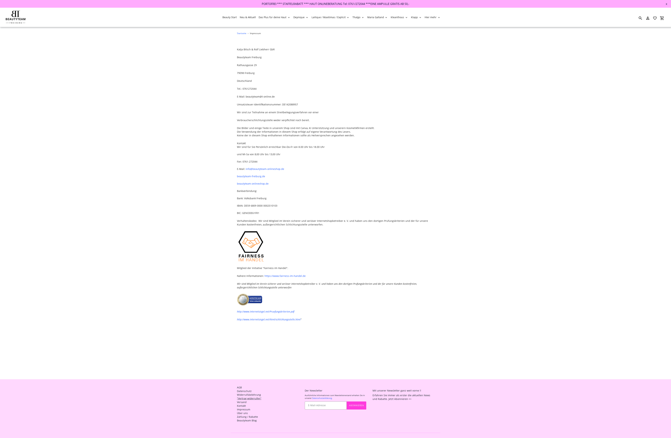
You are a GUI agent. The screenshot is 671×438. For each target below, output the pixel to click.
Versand (242, 402)
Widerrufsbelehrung (249, 394)
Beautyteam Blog (247, 420)
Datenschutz (244, 391)
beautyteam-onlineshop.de (253, 183)
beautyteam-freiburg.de (251, 176)
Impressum (243, 409)
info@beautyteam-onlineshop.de (265, 169)
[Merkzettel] (654, 18)
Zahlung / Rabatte (247, 416)
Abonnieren (356, 405)
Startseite (241, 33)
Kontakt (241, 405)
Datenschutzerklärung (322, 398)
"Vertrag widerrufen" (249, 398)
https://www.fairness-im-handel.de (285, 276)
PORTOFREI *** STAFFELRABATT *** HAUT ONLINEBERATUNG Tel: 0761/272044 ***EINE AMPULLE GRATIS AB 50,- (335, 4)
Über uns (242, 413)
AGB (239, 387)
